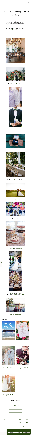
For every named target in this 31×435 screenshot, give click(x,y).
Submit (20, 419)
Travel (24, 424)
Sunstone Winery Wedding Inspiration (8, 394)
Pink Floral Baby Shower (22, 342)
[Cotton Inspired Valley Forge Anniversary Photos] (22, 355)
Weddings (27, 419)
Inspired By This (8, 2)
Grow (24, 426)
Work (27, 422)
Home (20, 422)
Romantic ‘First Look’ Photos (8, 367)
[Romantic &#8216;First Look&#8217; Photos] (8, 355)
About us (20, 417)
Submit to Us (15, 405)
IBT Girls (17, 14)
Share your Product (15, 410)
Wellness (24, 428)
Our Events (27, 417)
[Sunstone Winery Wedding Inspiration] (8, 382)
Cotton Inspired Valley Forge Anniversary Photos (22, 368)
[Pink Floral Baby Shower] (22, 330)
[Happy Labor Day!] (8, 330)
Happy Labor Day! (8, 342)
